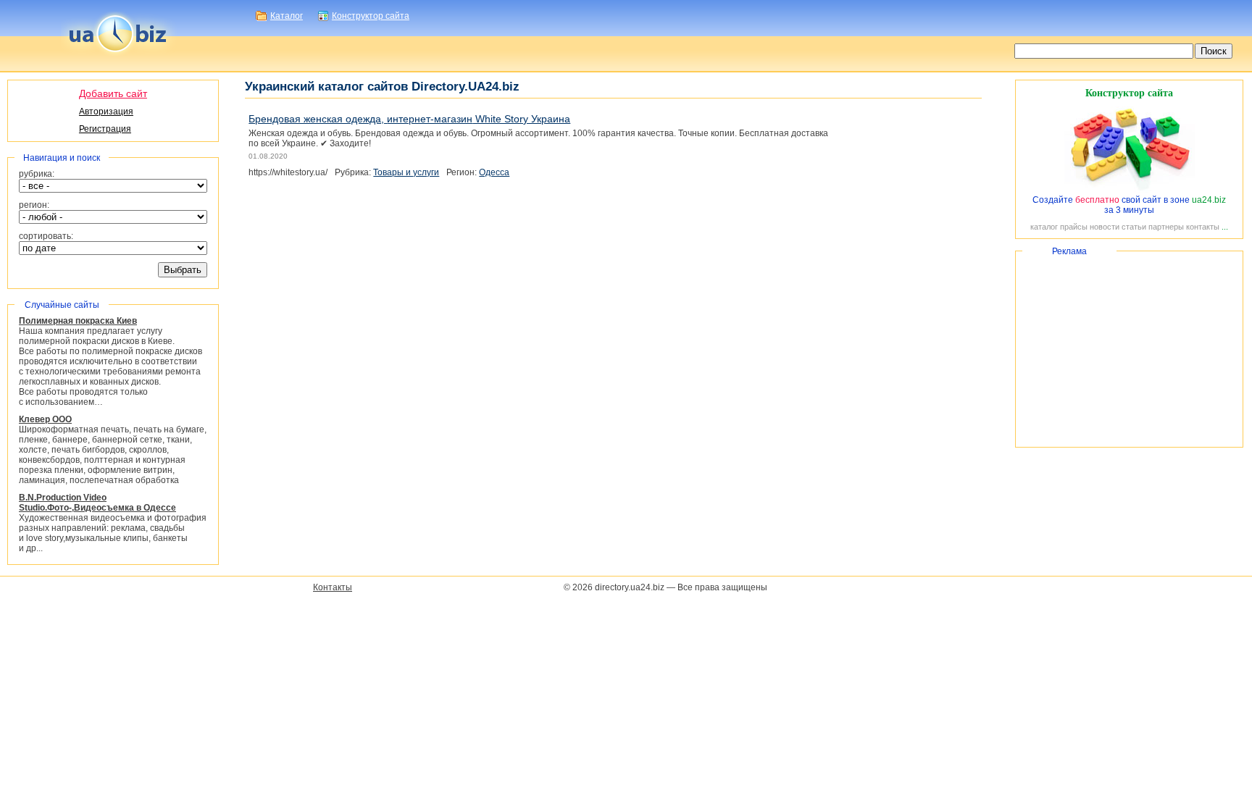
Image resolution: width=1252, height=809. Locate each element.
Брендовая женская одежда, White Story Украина (409, 119)
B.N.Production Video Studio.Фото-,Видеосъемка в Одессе (97, 502)
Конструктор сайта (370, 16)
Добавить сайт (113, 93)
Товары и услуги (406, 172)
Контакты (332, 587)
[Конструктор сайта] (1129, 190)
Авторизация (106, 111)
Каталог (286, 16)
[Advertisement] (1129, 349)
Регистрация (105, 129)
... (1225, 226)
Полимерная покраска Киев (78, 321)
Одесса (494, 172)
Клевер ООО (45, 419)
